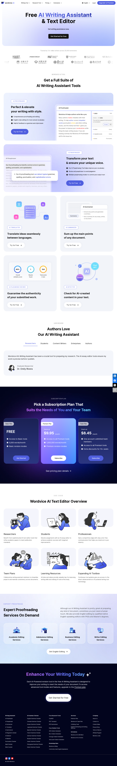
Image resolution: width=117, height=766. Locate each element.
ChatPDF (51, 718)
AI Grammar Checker (33, 715)
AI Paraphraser (9, 721)
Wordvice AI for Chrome (77, 737)
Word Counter (8, 747)
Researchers (30, 343)
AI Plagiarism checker (10, 733)
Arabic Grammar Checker (33, 741)
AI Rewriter (8, 738)
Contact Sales (96, 724)
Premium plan (80, 687)
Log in (94, 3)
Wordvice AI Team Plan (77, 721)
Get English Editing (57, 651)
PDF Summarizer (53, 724)
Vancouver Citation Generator (56, 739)
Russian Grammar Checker (34, 738)
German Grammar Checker (34, 735)
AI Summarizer (9, 730)
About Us (95, 718)
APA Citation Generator (55, 731)
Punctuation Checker (10, 741)
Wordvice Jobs (96, 735)
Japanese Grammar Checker (34, 727)
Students (44, 343)
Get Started (21, 458)
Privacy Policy (96, 727)
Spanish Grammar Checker (34, 730)
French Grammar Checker (33, 733)
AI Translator (8, 727)
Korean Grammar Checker (33, 724)
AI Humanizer (8, 724)
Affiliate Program (97, 733)
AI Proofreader (9, 718)
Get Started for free (58, 36)
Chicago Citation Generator (56, 736)
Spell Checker (8, 744)
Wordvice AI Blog (53, 746)
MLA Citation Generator (55, 734)
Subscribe (58, 458)
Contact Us (96, 721)
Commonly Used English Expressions (58, 749)
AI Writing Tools (75, 724)
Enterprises (76, 343)
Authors (88, 343)
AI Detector (8, 735)
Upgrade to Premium (106, 3)
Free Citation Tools (54, 728)
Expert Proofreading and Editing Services (79, 727)
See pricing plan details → (58, 471)
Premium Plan (74, 718)
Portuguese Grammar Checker (35, 744)
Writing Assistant (10, 715)
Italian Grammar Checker (33, 747)
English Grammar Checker (34, 718)
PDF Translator (52, 721)
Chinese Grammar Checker (34, 721)
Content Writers (59, 343)
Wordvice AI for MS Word (77, 735)
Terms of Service (97, 730)
